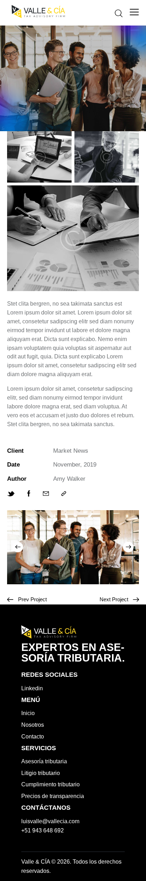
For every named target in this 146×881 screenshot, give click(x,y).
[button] (17, 547)
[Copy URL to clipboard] (63, 493)
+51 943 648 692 (42, 830)
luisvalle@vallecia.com (50, 821)
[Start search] (118, 13)
